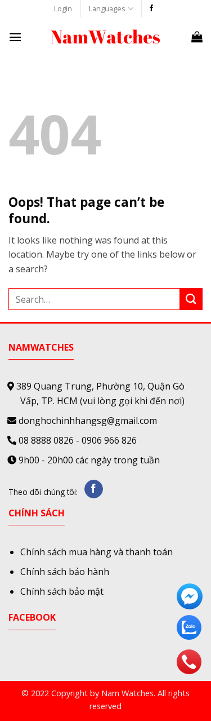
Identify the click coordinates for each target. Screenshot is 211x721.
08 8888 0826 (46, 440)
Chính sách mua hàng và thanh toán (96, 552)
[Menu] (15, 37)
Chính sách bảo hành (64, 571)
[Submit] (191, 299)
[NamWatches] (106, 36)
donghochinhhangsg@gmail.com (88, 420)
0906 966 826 (109, 440)
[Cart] (197, 36)
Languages (107, 8)
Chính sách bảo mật (62, 591)
